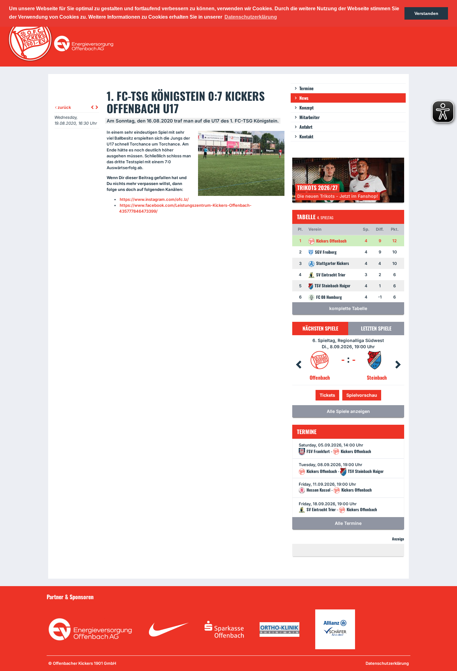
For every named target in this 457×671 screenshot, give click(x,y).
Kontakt (306, 136)
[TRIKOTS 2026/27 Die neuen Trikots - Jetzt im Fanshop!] (348, 179)
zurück (64, 107)
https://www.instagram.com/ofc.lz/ (154, 199)
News (303, 98)
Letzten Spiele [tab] (376, 328)
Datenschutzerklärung (387, 663)
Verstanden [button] (426, 13)
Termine (306, 88)
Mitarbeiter (309, 117)
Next (398, 365)
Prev (298, 365)
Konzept (306, 107)
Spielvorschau (348, 395)
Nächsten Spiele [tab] (320, 328)
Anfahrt (305, 126)
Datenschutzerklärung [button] (250, 17)
